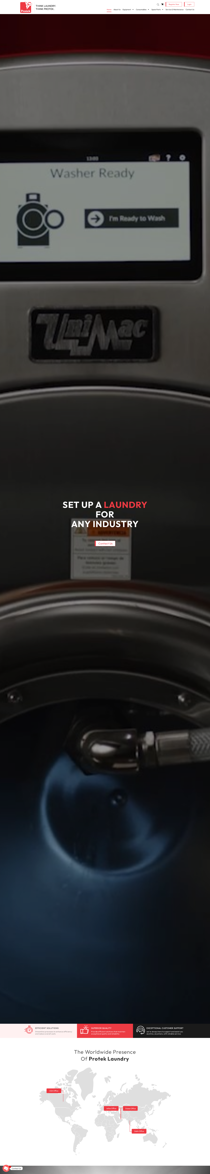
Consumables (141, 9)
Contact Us (190, 9)
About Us (117, 9)
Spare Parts (156, 9)
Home (109, 9)
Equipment (127, 9)
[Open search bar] (158, 4)
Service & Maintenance (175, 9)
